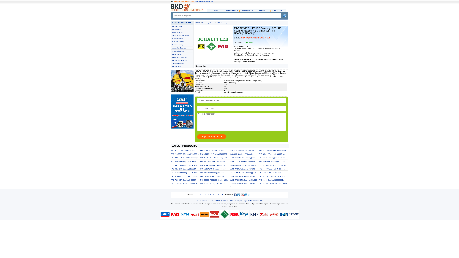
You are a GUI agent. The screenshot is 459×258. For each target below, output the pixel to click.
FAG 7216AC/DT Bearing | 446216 (213, 169)
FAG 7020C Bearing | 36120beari (212, 184)
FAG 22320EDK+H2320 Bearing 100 (243, 150)
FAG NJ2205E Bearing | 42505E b (213, 150)
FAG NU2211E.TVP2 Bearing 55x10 (184, 176)
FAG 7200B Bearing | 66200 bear (212, 161)
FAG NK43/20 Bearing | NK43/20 (212, 173)
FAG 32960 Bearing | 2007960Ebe (272, 158)
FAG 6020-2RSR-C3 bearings (270, 173)
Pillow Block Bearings (179, 57)
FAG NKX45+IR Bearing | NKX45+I (272, 161)
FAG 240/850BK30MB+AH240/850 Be (185, 154)
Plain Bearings (177, 54)
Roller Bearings (177, 32)
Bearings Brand (177, 26)
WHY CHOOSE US (202, 201)
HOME (197, 23)
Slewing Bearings (178, 63)
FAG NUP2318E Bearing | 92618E (242, 169)
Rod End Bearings (178, 42)
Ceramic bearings (178, 51)
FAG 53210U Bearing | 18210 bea (184, 165)
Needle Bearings (177, 45)
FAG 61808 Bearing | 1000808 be (271, 180)
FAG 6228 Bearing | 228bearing (242, 154)
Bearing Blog (176, 66)
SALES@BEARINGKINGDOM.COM (251, 201)
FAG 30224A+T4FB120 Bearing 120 (272, 165)
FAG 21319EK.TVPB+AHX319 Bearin (273, 184)
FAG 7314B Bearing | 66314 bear (212, 165)
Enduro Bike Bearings (179, 60)
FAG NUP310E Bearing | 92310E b (272, 176)
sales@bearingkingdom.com (204, 1)
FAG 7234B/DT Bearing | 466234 (183, 180)
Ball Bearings (176, 29)
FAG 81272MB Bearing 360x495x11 (272, 150)
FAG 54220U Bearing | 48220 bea (184, 173)
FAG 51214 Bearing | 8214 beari (183, 150)
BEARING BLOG (215, 201)
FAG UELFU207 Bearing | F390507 (213, 154)
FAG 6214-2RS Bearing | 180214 (183, 169)
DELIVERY (225, 201)
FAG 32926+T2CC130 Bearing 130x (214, 180)
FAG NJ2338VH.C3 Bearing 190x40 (243, 165)
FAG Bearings (222, 23)
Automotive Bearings (179, 48)
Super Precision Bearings (180, 35)
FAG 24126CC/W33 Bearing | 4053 (243, 158)
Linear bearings (177, 39)
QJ (222, 194)
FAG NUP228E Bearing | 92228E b (184, 184)
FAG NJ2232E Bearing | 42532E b (242, 161)
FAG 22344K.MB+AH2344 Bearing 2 (184, 158)
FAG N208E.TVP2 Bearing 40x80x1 (243, 176)
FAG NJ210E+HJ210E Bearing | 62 (213, 158)
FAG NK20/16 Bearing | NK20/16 (212, 176)
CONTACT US (234, 201)
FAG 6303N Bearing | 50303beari (183, 161)
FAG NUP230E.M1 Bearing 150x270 (243, 180)
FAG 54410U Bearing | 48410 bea (271, 169)
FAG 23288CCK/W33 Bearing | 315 (243, 173)
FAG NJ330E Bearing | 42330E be (272, 154)
